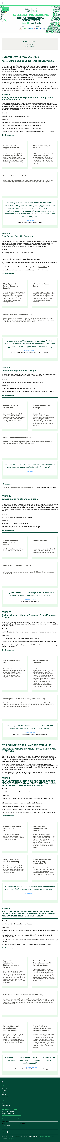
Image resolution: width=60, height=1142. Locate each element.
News (3, 1092)
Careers (4, 1090)
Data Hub (4, 1103)
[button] (57, 2)
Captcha (22, 1123)
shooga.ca (11, 1138)
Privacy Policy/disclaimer (47, 1136)
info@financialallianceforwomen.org (11, 1115)
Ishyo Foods (38, 270)
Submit (26, 1123)
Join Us (4, 1094)
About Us (4, 1088)
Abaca (44, 320)
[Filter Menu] (5, 9)
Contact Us (5, 1097)
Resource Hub (6, 1105)
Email (4, 1123)
